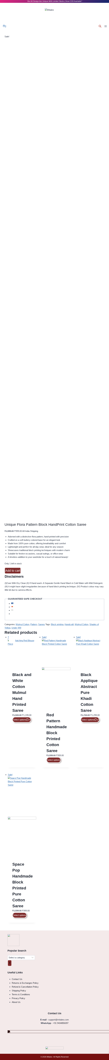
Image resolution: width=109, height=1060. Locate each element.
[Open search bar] (100, 26)
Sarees (41, 624)
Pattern (33, 624)
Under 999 (16, 628)
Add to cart (12, 570)
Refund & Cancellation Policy (25, 987)
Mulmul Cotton (22, 624)
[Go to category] (10, 963)
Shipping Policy (19, 990)
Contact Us (17, 979)
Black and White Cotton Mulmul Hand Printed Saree (21, 692)
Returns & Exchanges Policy (25, 983)
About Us (16, 1002)
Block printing (57, 624)
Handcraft (69, 624)
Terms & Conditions (21, 994)
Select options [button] (53, 760)
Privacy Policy (18, 998)
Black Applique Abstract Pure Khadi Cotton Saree (89, 692)
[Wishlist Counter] (8, 26)
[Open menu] (105, 26)
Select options (19, 719)
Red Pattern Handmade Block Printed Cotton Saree (56, 733)
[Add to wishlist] (105, 1056)
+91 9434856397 (60, 1023)
